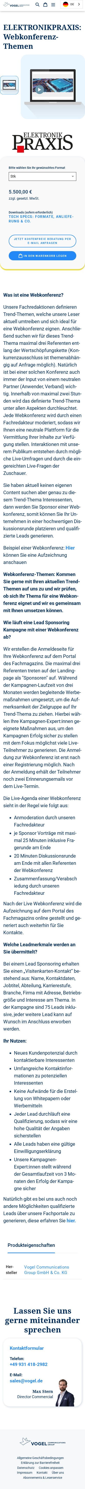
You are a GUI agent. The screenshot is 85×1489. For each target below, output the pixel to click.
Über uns (58, 1473)
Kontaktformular (27, 1348)
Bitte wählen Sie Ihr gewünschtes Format (37, 167)
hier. (71, 1220)
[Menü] (53, 4)
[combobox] (72, 4)
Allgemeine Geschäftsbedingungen (40, 1458)
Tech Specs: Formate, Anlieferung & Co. (41, 219)
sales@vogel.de (26, 1380)
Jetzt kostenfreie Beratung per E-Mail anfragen (42, 241)
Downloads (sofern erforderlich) (31, 212)
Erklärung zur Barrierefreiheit (40, 1463)
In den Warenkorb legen (45, 255)
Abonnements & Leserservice (42, 1478)
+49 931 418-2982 (29, 1364)
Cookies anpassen (51, 1468)
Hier (70, 548)
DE (72, 4)
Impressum (24, 1473)
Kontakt (42, 1473)
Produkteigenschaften (31, 1245)
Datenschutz (25, 1468)
